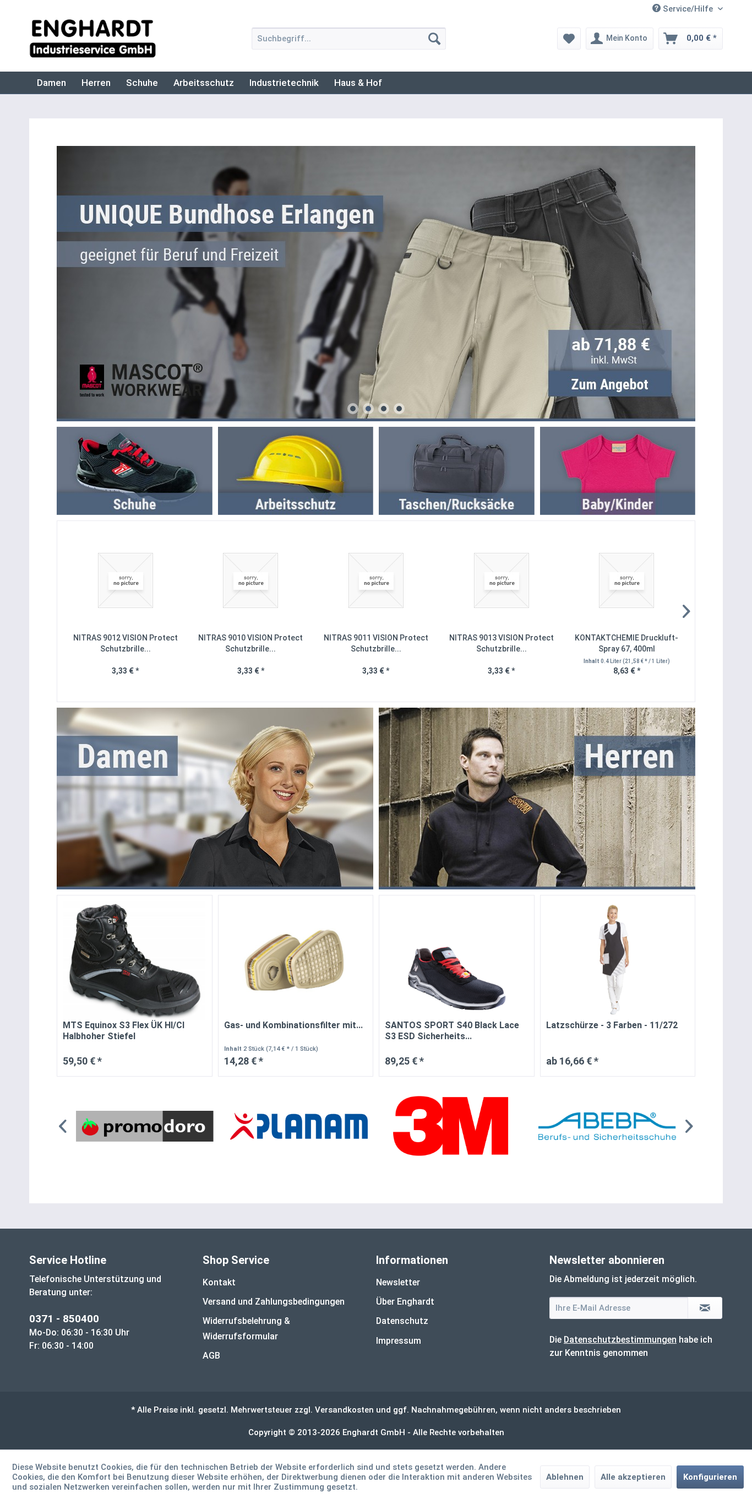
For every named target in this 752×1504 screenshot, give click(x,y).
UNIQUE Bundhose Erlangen (376, 283)
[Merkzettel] (569, 39)
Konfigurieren (710, 1477)
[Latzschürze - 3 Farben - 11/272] (618, 960)
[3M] (453, 1126)
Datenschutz (402, 1321)
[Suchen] (434, 39)
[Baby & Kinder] (618, 471)
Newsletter (398, 1282)
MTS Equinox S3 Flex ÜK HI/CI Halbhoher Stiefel (123, 1030)
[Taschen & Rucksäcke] (457, 471)
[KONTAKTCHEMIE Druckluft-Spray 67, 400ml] (626, 581)
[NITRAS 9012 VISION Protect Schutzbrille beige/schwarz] (125, 581)
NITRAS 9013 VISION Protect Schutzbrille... (501, 643)
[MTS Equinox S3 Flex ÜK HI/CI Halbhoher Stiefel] (134, 960)
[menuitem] (349, 39)
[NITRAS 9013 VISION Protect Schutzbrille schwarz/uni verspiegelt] (501, 581)
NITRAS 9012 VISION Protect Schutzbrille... (125, 643)
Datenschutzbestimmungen (620, 1339)
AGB (211, 1355)
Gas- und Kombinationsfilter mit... (293, 1025)
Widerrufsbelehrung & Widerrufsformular (246, 1328)
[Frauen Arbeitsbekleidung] (215, 798)
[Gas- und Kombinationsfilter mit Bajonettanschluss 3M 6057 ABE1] (296, 960)
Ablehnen (565, 1477)
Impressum (398, 1340)
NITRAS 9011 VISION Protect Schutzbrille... (376, 643)
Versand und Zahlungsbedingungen (274, 1301)
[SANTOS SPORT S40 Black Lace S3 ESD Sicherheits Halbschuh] (456, 960)
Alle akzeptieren (633, 1477)
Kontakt (219, 1282)
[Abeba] (607, 1126)
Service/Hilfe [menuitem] (688, 9)
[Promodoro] (145, 1126)
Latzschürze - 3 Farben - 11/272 (612, 1025)
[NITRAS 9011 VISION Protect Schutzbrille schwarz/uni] (376, 581)
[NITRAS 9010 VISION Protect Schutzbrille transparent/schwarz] (251, 581)
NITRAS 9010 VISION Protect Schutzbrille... (250, 643)
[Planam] (299, 1126)
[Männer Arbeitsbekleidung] (537, 798)
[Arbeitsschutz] (296, 471)
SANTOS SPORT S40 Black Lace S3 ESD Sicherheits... (452, 1030)
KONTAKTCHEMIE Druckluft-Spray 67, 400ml (626, 643)
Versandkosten (344, 1410)
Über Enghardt (405, 1301)
